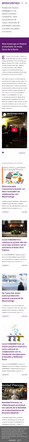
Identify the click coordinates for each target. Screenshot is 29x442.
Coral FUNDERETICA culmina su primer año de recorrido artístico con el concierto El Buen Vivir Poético (14, 244)
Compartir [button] (22, 153)
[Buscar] (22, 3)
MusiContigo (11, 3)
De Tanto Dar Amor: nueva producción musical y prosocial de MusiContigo (12, 297)
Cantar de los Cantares (11, 92)
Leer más (24, 212)
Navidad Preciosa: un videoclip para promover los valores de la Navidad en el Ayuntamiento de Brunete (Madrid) (14, 407)
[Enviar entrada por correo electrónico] (3, 153)
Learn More (12, 440)
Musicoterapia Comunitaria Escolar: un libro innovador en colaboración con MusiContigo (13, 191)
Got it (19, 440)
